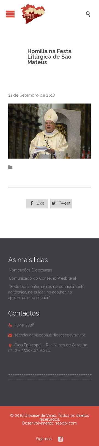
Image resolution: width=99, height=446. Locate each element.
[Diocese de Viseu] (52, 14)
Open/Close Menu (10, 14)
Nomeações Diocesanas (30, 270)
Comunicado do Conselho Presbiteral (42, 278)
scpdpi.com (66, 423)
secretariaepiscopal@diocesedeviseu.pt (46, 335)
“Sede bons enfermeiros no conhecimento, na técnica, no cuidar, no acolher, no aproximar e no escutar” (47, 292)
